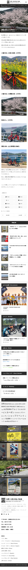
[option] (14, 300)
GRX (20, 404)
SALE (21, 406)
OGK (7, 406)
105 (2, 404)
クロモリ (17, 412)
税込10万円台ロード (12, 421)
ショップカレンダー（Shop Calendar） (9, 558)
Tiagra (2, 409)
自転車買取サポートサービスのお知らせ (11, 359)
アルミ (14, 409)
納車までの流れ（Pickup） (7, 548)
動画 (6, 421)
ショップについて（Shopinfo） (8, 553)
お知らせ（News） (6, 355)
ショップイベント (16, 416)
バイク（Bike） (4, 538)
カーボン (10, 412)
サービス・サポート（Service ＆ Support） (10, 545)
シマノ (5, 416)
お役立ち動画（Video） (6, 550)
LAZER (23, 404)
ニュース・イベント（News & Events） (9, 543)
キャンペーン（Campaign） (8, 367)
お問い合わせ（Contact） (6, 560)
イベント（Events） (11, 31)
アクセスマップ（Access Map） (8, 555)
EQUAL (12, 404)
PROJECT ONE (15, 406)
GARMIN (16, 404)
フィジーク (14, 418)
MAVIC (3, 406)
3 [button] (25, 288)
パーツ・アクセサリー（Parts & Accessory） (11, 541)
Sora (24, 406)
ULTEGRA (8, 409)
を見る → (11, 380)
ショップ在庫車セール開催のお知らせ (11, 365)
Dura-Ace (8, 404)
